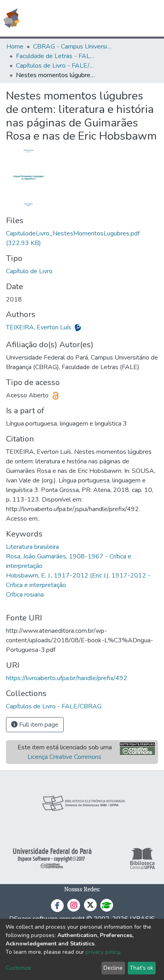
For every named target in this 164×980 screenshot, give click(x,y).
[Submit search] (100, 18)
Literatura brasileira (32, 546)
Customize (18, 968)
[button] (112, 18)
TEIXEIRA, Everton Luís (39, 327)
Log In (128, 18)
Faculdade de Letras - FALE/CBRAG (56, 56)
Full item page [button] (38, 724)
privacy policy (102, 952)
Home (14, 46)
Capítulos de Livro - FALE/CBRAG (56, 65)
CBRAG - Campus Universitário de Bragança (73, 46)
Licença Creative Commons (64, 756)
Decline (113, 968)
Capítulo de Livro (29, 271)
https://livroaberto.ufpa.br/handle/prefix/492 (66, 678)
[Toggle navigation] (153, 18)
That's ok (141, 968)
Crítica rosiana (25, 594)
